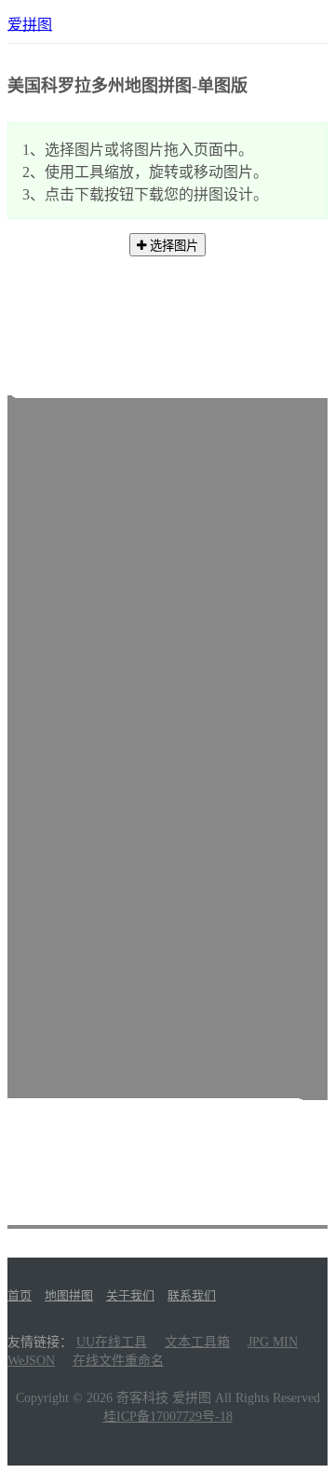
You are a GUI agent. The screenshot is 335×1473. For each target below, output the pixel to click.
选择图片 (172, 246)
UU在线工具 (111, 1342)
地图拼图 (69, 1295)
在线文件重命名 (118, 1361)
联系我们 (192, 1295)
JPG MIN (273, 1342)
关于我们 (130, 1295)
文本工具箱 (197, 1342)
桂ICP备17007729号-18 (168, 1417)
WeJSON (31, 1361)
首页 (19, 1295)
